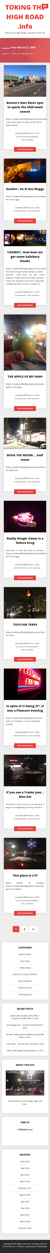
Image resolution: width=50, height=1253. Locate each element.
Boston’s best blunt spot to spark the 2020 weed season (25, 107)
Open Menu (45, 6)
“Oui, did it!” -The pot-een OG (19, 1043)
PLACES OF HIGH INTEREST (27, 137)
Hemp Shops (25, 967)
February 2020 (25, 1228)
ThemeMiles (41, 1246)
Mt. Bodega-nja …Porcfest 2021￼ (22, 1025)
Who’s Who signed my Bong (19, 1050)
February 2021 (25, 1188)
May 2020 (25, 1208)
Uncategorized (20, 295)
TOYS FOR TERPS (25, 624)
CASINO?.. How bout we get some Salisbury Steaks (25, 256)
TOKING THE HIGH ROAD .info (25, 17)
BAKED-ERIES (20, 211)
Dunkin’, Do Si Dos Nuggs (25, 189)
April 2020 (25, 1215)
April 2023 (25, 1161)
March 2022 (25, 1181)
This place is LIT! (25, 875)
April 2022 (25, 1174)
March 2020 (25, 1221)
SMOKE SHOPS (25, 987)
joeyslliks (20, 133)
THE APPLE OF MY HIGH (25, 376)
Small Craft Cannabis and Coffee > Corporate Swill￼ (25, 1017)
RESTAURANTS (20, 568)
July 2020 (25, 1201)
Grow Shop (25, 961)
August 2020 (25, 1194)
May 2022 (25, 1168)
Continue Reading (25, 149)
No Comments (28, 140)
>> (33, 929)
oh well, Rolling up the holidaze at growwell (25, 1034)
